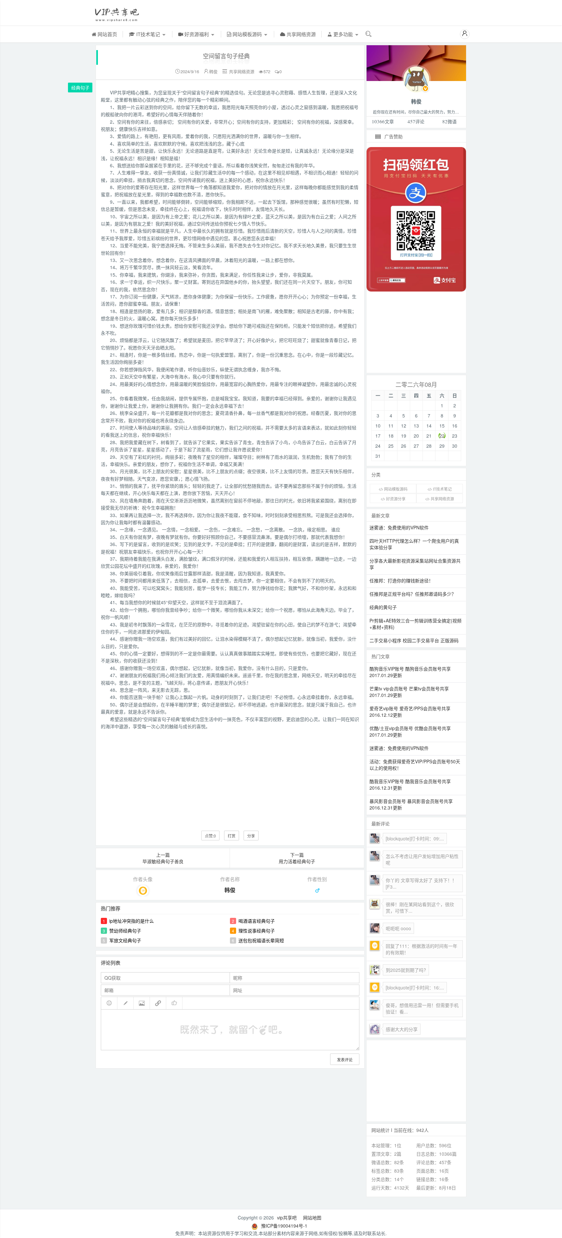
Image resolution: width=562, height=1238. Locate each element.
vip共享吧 (287, 1217)
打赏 (231, 835)
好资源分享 (395, 498)
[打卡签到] (125, 1003)
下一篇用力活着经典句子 (297, 857)
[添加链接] (158, 1003)
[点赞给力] (174, 1003)
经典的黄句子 (383, 607)
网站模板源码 (247, 34)
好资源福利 (196, 34)
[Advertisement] (230, 775)
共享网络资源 (300, 34)
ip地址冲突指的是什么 (131, 921)
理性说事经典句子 (256, 930)
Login (416, 78)
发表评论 (345, 1059)
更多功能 (343, 34)
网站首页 (106, 34)
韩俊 (213, 71)
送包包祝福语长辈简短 (261, 940)
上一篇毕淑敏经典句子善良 (162, 857)
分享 (251, 835)
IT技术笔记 (148, 34)
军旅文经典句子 (125, 940)
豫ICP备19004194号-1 (284, 1225)
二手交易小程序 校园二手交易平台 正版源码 (414, 640)
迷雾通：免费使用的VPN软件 (399, 527)
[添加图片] (142, 1003)
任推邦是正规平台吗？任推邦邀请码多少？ (412, 594)
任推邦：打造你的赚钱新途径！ (401, 580)
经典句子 (80, 87)
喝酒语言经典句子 (256, 921)
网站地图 (312, 1217)
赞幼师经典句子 (125, 930)
